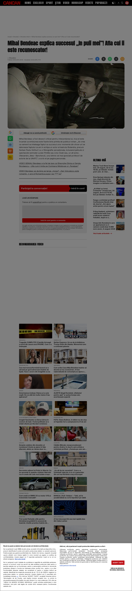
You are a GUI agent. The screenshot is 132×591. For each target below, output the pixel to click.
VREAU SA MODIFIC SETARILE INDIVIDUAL (117, 569)
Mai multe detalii (20, 559)
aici (17, 576)
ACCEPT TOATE (118, 562)
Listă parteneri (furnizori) (68, 565)
